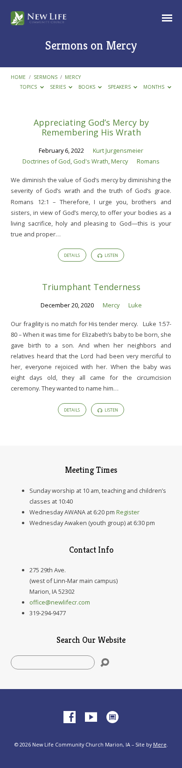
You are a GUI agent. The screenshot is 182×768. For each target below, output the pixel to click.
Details (72, 255)
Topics (29, 87)
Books (87, 87)
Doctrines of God (46, 161)
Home (18, 77)
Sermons (45, 77)
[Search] (104, 662)
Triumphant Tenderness (91, 286)
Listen (111, 255)
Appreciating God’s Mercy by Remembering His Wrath (91, 127)
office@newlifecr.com (59, 602)
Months (154, 87)
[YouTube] (91, 717)
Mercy (73, 77)
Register (128, 512)
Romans (148, 161)
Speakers (120, 87)
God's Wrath (90, 161)
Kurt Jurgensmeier (118, 150)
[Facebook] (69, 717)
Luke (135, 305)
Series (58, 87)
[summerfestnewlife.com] (112, 717)
